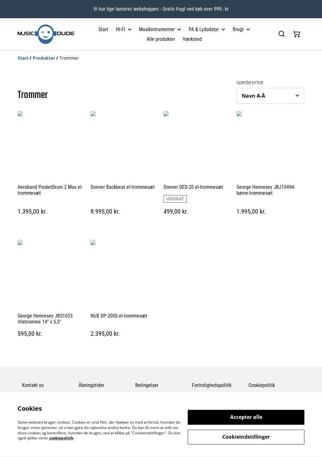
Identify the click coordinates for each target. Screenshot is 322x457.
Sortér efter (249, 83)
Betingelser (146, 385)
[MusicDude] (46, 34)
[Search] (281, 34)
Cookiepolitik (261, 385)
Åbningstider (91, 385)
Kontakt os (33, 385)
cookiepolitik (61, 438)
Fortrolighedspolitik (211, 385)
